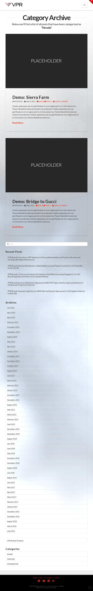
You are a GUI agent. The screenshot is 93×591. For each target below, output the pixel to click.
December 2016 (13, 512)
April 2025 (11, 317)
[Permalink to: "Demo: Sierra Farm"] (46, 61)
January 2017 (12, 507)
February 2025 (12, 322)
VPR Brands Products (15, 541)
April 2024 (11, 347)
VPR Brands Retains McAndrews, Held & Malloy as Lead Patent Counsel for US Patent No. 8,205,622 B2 (45, 267)
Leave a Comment (61, 101)
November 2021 (13, 400)
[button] (84, 4)
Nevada (41, 101)
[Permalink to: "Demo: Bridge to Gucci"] (46, 165)
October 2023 (12, 366)
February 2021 (12, 419)
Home (35, 577)
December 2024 (13, 327)
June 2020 (11, 424)
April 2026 (11, 313)
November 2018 (13, 463)
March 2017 (11, 497)
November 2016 (13, 516)
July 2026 (11, 308)
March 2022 (11, 380)
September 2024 (13, 332)
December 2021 (13, 395)
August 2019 (12, 439)
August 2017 (12, 478)
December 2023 (13, 356)
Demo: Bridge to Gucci (34, 201)
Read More (17, 122)
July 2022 (11, 376)
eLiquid (10, 554)
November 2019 (13, 429)
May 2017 (11, 487)
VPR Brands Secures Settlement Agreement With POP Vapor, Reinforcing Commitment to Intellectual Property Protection (45, 284)
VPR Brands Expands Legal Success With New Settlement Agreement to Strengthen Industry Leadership (46, 292)
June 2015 (11, 531)
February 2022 (12, 385)
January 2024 (12, 351)
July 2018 (11, 473)
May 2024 (11, 342)
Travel (48, 101)
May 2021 (11, 410)
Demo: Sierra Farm (30, 97)
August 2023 (12, 371)
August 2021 (12, 405)
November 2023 (13, 361)
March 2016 (11, 526)
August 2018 (12, 468)
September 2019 (13, 434)
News (41, 577)
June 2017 (11, 482)
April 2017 (11, 492)
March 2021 (11, 414)
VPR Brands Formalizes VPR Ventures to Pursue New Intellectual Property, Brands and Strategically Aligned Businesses (44, 258)
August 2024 (12, 337)
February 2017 (12, 502)
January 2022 (12, 390)
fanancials (11, 559)
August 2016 (12, 521)
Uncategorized (12, 564)
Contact (57, 577)
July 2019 (11, 444)
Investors (48, 577)
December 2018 (13, 458)
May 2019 (11, 453)
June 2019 (11, 448)
